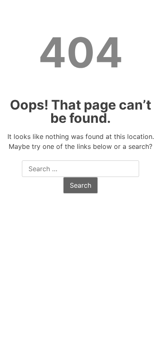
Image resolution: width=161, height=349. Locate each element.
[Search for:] (80, 169)
